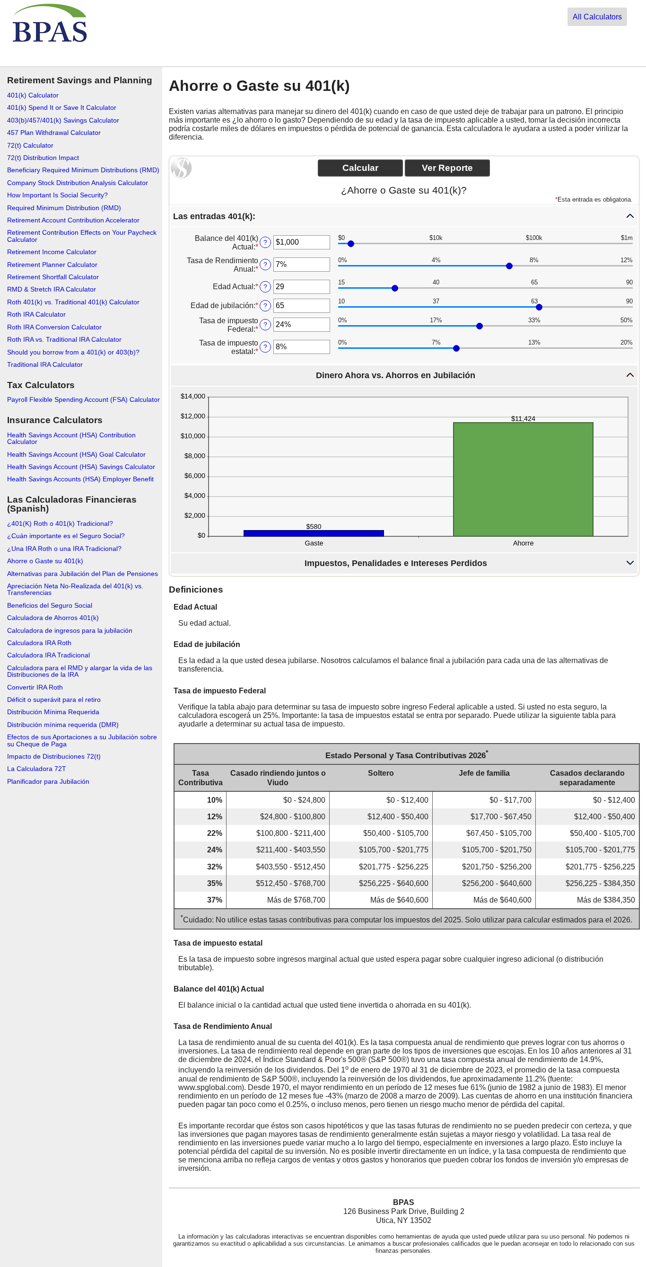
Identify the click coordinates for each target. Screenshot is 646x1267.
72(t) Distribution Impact (43, 157)
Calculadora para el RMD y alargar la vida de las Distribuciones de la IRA (79, 671)
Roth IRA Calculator (36, 314)
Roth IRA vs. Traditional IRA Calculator (64, 339)
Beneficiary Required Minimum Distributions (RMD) (83, 170)
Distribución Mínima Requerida (53, 712)
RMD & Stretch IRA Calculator (51, 289)
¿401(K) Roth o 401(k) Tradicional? (60, 523)
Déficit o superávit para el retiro (54, 699)
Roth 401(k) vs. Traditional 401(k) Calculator (73, 302)
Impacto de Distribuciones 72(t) (54, 756)
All (597, 17)
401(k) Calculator (33, 95)
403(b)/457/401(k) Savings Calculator (63, 120)
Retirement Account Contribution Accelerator (73, 220)
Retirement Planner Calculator (52, 264)
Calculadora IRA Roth (39, 643)
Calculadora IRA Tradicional (48, 655)
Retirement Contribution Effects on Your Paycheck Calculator (82, 236)
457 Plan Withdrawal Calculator (54, 132)
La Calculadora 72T (36, 768)
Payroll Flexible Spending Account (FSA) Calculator (83, 399)
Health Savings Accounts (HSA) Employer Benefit (80, 479)
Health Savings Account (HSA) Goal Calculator (76, 454)
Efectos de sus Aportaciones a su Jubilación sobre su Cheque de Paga (82, 740)
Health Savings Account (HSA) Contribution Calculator (71, 438)
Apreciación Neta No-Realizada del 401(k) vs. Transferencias (75, 589)
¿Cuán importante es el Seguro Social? (66, 536)
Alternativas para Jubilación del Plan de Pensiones (82, 573)
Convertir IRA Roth (35, 687)
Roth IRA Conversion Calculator (54, 327)
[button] (404, 216)
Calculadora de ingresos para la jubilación (69, 630)
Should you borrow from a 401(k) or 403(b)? (73, 352)
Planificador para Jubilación (48, 781)
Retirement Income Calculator (51, 252)
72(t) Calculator (30, 145)
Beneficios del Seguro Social (49, 605)
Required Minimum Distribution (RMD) (64, 208)
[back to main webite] (50, 58)
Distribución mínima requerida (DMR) (63, 724)
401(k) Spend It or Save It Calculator (61, 107)
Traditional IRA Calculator (45, 364)
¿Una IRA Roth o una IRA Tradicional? (64, 548)
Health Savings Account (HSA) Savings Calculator (81, 466)
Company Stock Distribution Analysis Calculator (77, 182)
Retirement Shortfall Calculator (53, 277)
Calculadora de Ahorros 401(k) (53, 617)
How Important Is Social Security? (57, 195)
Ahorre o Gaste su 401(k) (45, 561)
